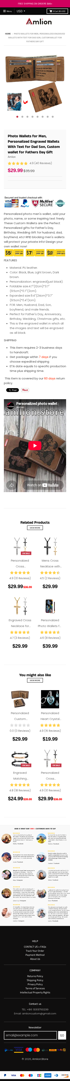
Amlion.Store (40, 1059)
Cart (59, 11)
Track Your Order (35, 951)
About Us (35, 959)
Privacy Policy (35, 984)
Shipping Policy (35, 980)
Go (62, 1035)
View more (35, 527)
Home (8, 33)
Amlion (12, 157)
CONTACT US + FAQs (35, 947)
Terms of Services (35, 988)
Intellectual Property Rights (35, 992)
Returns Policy (35, 976)
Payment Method (35, 955)
